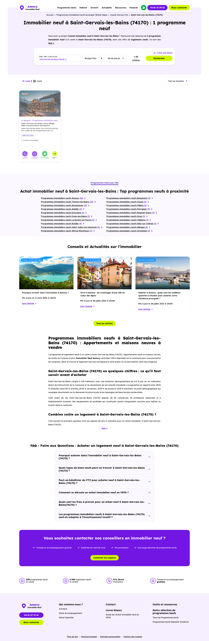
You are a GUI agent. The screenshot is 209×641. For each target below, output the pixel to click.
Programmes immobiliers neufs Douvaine (62, 212)
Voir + (54, 158)
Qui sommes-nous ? (71, 604)
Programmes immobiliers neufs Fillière (126, 205)
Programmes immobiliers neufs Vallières (127, 220)
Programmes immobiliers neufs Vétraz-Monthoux (66, 231)
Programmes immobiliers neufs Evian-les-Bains (65, 216)
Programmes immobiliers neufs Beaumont (128, 198)
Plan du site (72, 636)
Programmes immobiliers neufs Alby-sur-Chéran (131, 223)
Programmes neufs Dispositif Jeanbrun (171, 622)
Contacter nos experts (104, 558)
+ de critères (136, 58)
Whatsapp (45, 158)
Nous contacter (179, 7)
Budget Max (91, 58)
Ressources (120, 7)
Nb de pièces (114, 58)
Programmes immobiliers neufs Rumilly (61, 223)
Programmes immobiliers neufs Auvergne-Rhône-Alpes (81, 15)
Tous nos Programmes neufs (166, 617)
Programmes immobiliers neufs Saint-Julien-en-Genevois (70, 227)
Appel (25, 158)
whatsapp (143, 7)
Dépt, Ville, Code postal (48, 56)
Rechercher (159, 58)
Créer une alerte (164, 52)
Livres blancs (114, 610)
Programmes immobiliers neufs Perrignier (128, 209)
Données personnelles (110, 636)
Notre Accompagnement (70, 613)
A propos (63, 609)
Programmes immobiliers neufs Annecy (62, 198)
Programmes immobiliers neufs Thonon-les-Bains (67, 202)
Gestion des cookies (133, 636)
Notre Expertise (66, 617)
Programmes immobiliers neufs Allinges (127, 227)
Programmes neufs (66, 7)
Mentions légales (89, 636)
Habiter (83, 7)
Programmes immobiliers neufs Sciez (125, 216)
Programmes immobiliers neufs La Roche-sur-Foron (67, 220)
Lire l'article (28, 303)
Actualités (107, 7)
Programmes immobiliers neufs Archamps (128, 231)
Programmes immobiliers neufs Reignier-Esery (130, 212)
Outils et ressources (165, 604)
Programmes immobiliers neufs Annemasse (64, 205)
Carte (39, 81)
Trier (176, 81)
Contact (34, 158)
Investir (94, 7)
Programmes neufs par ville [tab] (104, 183)
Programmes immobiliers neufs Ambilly (61, 209)
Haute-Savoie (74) (119, 15)
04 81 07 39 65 (157, 7)
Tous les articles (104, 323)
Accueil (49, 15)
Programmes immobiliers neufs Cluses (126, 202)
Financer (134, 7)
